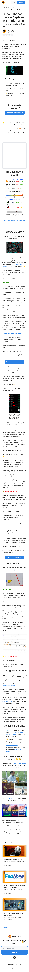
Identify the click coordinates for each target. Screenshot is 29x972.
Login (13, 2)
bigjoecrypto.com (16, 824)
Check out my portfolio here (14, 557)
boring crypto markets (20, 763)
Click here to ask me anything (14, 112)
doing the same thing (12, 745)
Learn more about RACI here (14, 362)
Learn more (8, 134)
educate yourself (7, 701)
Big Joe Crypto (5, 8)
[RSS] (14, 957)
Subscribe (21, 2)
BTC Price (11, 798)
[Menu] (27, 2)
